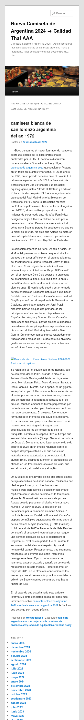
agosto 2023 (18, 703)
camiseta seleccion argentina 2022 (37, 605)
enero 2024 (17, 681)
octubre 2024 (19, 656)
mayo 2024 (17, 677)
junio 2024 (17, 673)
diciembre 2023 (20, 686)
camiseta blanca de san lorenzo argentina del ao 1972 (33, 129)
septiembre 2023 (21, 698)
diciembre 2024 (20, 647)
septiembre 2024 (21, 660)
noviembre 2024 (21, 651)
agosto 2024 (18, 664)
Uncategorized (34, 617)
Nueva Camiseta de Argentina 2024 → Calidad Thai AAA (41, 30)
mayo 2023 (17, 716)
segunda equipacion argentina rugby (50, 625)
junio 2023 (17, 711)
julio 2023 (17, 707)
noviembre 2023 (21, 690)
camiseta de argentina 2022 (27, 167)
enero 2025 (17, 643)
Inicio (15, 91)
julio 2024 (17, 668)
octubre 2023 (19, 694)
